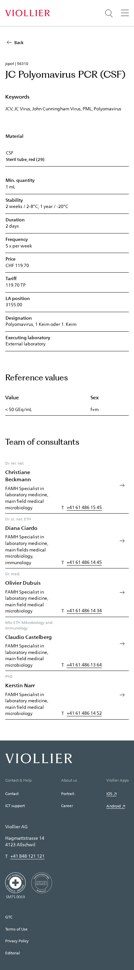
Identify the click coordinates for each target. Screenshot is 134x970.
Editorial (12, 952)
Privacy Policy (17, 940)
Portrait (67, 793)
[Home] (27, 13)
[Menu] (124, 12)
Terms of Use (16, 928)
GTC (8, 916)
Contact (12, 793)
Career (67, 805)
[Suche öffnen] (109, 13)
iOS (109, 793)
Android (113, 805)
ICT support (15, 805)
